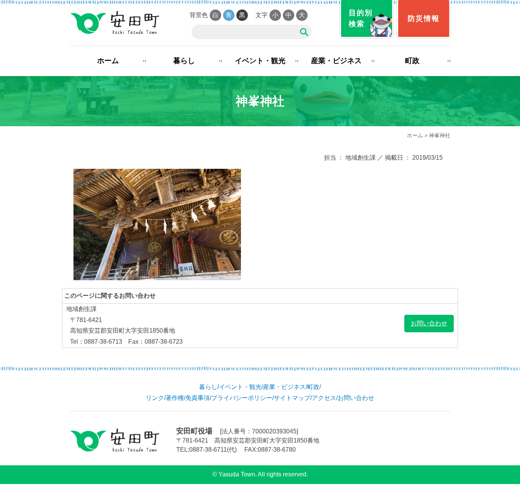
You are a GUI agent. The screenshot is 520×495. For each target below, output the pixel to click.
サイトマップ (292, 398)
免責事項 (197, 398)
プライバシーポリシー (241, 398)
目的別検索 (361, 18)
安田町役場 (114, 23)
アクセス (324, 398)
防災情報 (424, 18)
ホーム (108, 61)
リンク (155, 398)
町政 (412, 61)
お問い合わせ (429, 323)
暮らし (184, 61)
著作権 (175, 398)
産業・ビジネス (336, 61)
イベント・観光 (260, 61)
